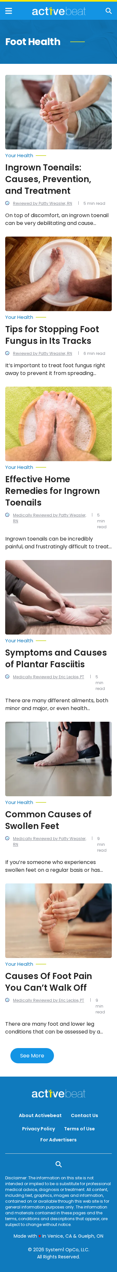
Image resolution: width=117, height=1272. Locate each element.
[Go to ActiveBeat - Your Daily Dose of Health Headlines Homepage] (59, 11)
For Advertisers (58, 1140)
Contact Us (84, 1115)
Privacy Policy (38, 1129)
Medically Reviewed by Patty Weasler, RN (49, 518)
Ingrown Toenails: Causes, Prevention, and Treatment (48, 179)
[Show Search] (109, 11)
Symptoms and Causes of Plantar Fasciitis (56, 658)
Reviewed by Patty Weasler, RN (42, 203)
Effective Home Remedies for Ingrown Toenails (52, 490)
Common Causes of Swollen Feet (48, 820)
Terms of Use (79, 1129)
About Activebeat (40, 1115)
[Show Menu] (8, 11)
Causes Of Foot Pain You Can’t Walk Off (48, 982)
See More (32, 1055)
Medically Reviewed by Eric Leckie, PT (48, 677)
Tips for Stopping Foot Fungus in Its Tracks (52, 335)
